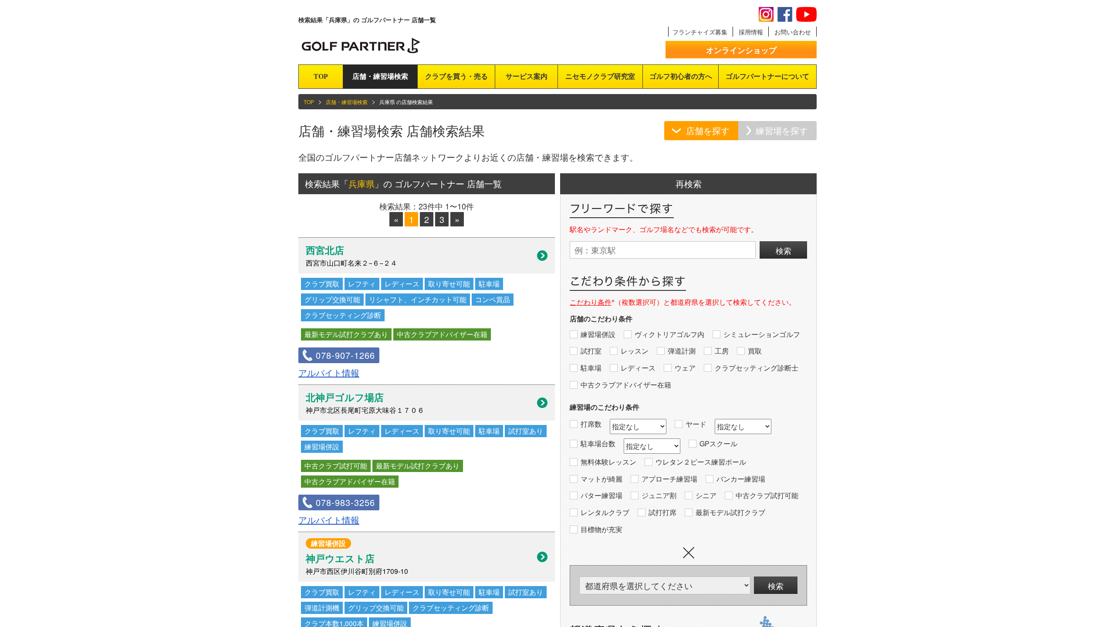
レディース (638, 368)
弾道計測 (682, 351)
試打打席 (662, 512)
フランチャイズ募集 (699, 31)
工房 (722, 351)
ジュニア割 (659, 495)
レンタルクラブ (605, 512)
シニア (706, 495)
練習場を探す (782, 130)
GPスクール (718, 444)
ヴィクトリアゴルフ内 (669, 334)
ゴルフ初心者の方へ (680, 76)
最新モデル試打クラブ (730, 512)
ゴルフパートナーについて (767, 76)
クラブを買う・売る (456, 76)
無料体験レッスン (608, 462)
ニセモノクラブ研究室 (600, 76)
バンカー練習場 (740, 479)
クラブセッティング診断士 (756, 368)
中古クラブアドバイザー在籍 (626, 385)
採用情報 (751, 31)
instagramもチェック (766, 14)
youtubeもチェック (806, 14)
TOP (321, 76)
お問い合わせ (792, 31)
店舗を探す (708, 130)
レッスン (635, 351)
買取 (755, 351)
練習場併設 (598, 334)
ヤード (696, 424)
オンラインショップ (741, 50)
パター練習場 (601, 495)
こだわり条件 (591, 302)
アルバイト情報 (328, 372)
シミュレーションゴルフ (761, 334)
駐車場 (591, 368)
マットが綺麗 (601, 479)
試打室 (591, 351)
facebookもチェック (784, 14)
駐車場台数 (598, 444)
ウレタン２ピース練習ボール (700, 462)
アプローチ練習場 (669, 479)
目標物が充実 (601, 529)
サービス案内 (526, 76)
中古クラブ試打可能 (767, 495)
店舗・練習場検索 (380, 76)
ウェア (685, 368)
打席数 (591, 424)
